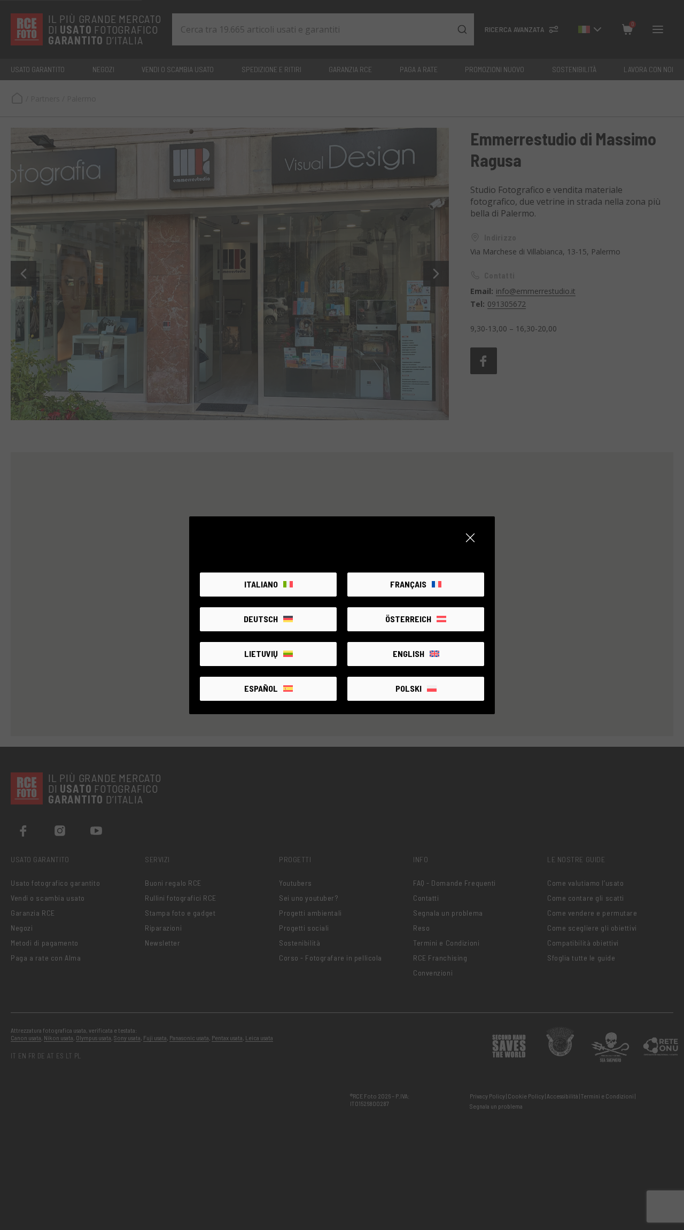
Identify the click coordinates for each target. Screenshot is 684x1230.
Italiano (261, 584)
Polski (408, 688)
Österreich (408, 619)
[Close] (470, 538)
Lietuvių (261, 653)
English (408, 653)
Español (261, 688)
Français (408, 584)
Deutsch (261, 619)
